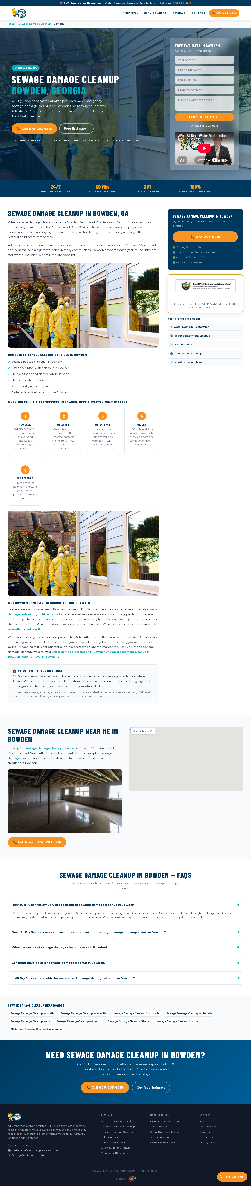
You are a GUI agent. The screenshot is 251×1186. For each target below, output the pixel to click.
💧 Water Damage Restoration (189, 326)
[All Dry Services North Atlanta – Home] (19, 13)
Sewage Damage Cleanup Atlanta (177, 1021)
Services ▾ (130, 13)
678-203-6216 (182, 3)
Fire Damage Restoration (165, 1121)
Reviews (179, 13)
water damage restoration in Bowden (78, 652)
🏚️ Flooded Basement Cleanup (190, 335)
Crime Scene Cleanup (114, 1142)
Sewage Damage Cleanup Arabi (30, 1021)
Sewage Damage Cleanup (35, 23)
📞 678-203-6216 (224, 12)
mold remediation (50, 614)
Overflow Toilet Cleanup (115, 1147)
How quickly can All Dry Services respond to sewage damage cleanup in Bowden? (125, 905)
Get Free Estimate (151, 1087)
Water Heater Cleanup (163, 1142)
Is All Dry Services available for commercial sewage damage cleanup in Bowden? (125, 978)
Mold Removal (158, 1126)
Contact (198, 13)
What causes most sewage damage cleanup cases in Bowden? (125, 947)
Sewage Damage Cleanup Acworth (32, 1013)
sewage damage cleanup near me (50, 748)
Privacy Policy (208, 1142)
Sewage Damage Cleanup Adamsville (136, 1013)
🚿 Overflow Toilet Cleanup (187, 362)
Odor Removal (110, 1137)
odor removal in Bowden (40, 656)
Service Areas (155, 13)
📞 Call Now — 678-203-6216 (37, 842)
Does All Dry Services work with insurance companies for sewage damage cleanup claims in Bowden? (125, 932)
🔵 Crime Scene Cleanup (186, 353)
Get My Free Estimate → (204, 117)
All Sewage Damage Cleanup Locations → (36, 1029)
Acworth (14, 629)
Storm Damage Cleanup (165, 1131)
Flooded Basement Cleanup (118, 1126)
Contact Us (206, 1137)
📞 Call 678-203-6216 (34, 128)
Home (12, 23)
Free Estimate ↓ (76, 128)
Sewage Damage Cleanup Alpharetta (189, 1013)
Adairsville (34, 629)
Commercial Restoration (115, 1153)
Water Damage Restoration (117, 1121)
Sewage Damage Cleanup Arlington (79, 1021)
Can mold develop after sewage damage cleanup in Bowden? (125, 963)
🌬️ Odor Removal (181, 344)
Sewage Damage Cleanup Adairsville (83, 1013)
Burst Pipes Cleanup (162, 1137)
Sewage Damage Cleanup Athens (128, 1021)
